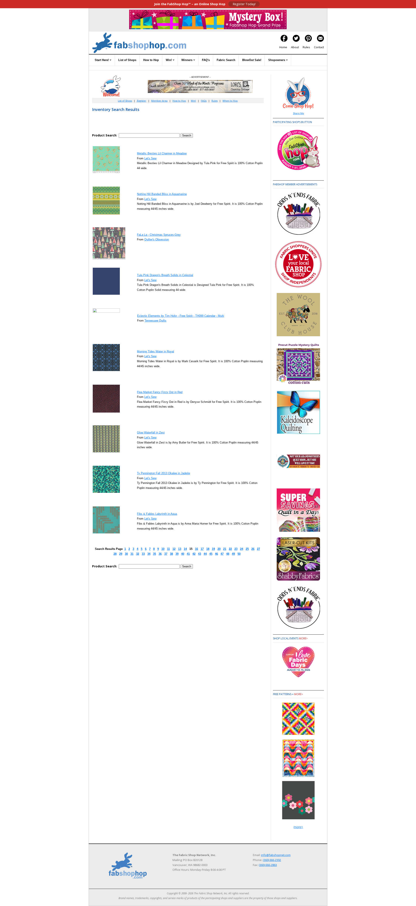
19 (213, 549)
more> (303, 638)
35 (154, 553)
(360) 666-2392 (272, 860)
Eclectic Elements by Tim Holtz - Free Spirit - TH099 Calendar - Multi (180, 315)
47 (222, 553)
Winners (187, 60)
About (295, 47)
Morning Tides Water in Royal (155, 351)
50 (238, 553)
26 (252, 549)
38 (171, 553)
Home (283, 47)
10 (162, 549)
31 (131, 553)
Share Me (298, 113)
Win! (169, 60)
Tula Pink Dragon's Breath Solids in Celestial (165, 275)
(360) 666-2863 (268, 865)
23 (235, 549)
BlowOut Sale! (251, 60)
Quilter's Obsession (156, 239)
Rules (306, 47)
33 (143, 553)
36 (160, 553)
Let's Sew (150, 158)
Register (141, 100)
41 (188, 553)
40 (182, 553)
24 (241, 549)
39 (177, 553)
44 (205, 553)
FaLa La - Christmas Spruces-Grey (159, 234)
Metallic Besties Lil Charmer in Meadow (162, 153)
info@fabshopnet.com (276, 855)
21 (224, 549)
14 (185, 549)
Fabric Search (226, 60)
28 (115, 553)
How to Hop (151, 60)
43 (199, 553)
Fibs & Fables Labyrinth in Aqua (157, 513)
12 (174, 549)
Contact (319, 47)
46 (216, 553)
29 (120, 553)
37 (165, 553)
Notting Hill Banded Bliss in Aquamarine (162, 194)
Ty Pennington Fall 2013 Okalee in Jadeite (163, 473)
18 (207, 549)
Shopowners (277, 60)
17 (202, 549)
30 (126, 553)
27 (258, 549)
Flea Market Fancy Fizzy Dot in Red (159, 392)
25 (247, 549)
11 (168, 549)
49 (233, 553)
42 (193, 553)
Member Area (159, 100)
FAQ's (206, 60)
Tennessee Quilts (155, 320)
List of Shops (127, 60)
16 (196, 549)
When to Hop (230, 100)
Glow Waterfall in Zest (151, 432)
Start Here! (102, 60)
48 (227, 553)
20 (219, 549)
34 (148, 553)
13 (179, 549)
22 (230, 549)
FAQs (203, 100)
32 (137, 553)
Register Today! (244, 4)
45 (210, 553)
